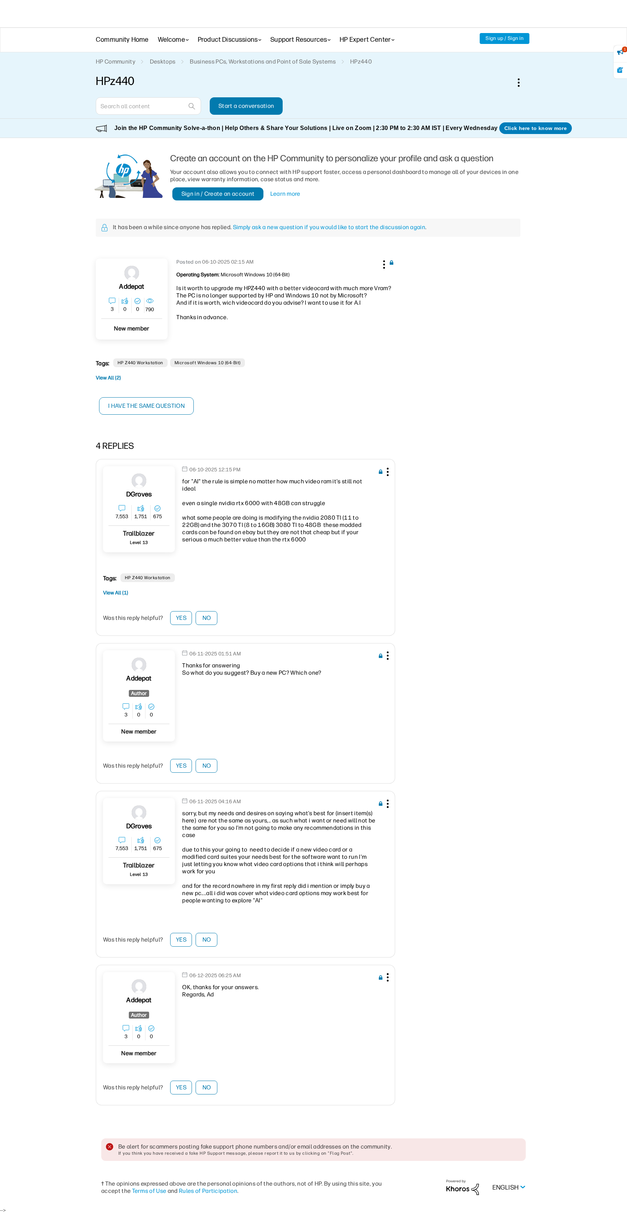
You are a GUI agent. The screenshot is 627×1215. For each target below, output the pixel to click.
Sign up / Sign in (504, 38)
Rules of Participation (208, 1190)
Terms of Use (149, 1190)
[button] (383, 263)
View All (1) (115, 593)
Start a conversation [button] (246, 105)
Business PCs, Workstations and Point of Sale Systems (263, 61)
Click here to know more (535, 128)
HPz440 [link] (361, 61)
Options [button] (522, 82)
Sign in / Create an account (218, 193)
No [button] (206, 617)
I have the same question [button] (146, 405)
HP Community (115, 61)
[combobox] (148, 106)
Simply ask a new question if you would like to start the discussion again (329, 227)
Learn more (285, 193)
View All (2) (108, 378)
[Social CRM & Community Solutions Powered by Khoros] (462, 1187)
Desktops (163, 61)
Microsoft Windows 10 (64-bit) (208, 362)
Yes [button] (181, 617)
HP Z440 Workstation (140, 362)
